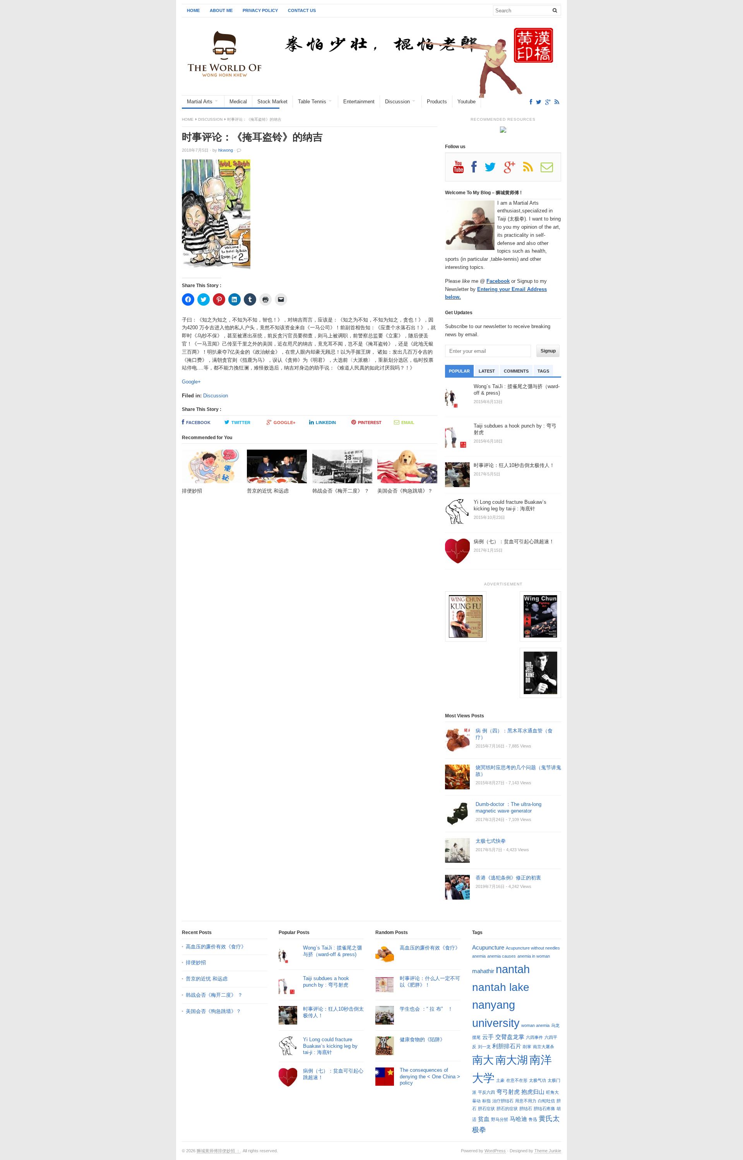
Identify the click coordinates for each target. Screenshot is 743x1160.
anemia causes (501, 956)
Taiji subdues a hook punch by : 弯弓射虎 (326, 981)
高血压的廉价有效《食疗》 (216, 947)
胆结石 (525, 1108)
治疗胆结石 (503, 1100)
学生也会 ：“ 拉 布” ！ (426, 1009)
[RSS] (557, 102)
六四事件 (534, 1037)
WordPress (495, 1150)
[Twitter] (538, 102)
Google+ (191, 382)
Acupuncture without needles (533, 948)
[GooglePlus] (548, 102)
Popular (459, 371)
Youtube (466, 101)
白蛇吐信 (546, 1100)
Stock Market (272, 101)
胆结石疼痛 (544, 1108)
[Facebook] (531, 102)
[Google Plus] (513, 170)
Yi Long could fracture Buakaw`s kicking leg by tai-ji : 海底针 (330, 1046)
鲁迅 (533, 1119)
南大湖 (511, 1060)
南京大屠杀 (543, 1046)
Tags (543, 371)
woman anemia (535, 1025)
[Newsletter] (551, 170)
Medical (238, 101)
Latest (487, 371)
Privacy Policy (260, 10)
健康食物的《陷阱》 (422, 1039)
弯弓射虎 (508, 1091)
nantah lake (500, 987)
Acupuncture (488, 947)
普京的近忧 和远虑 (207, 979)
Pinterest (370, 422)
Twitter (240, 422)
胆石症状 (486, 1108)
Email (407, 422)
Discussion (397, 101)
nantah (513, 969)
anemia (479, 956)
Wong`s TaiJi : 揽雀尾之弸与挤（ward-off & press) (332, 951)
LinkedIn (326, 422)
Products (437, 101)
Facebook (198, 422)
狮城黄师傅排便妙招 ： (218, 1150)
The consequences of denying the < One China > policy (430, 1076)
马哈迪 (518, 1119)
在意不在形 (516, 1080)
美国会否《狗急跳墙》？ (213, 1011)
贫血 (484, 1119)
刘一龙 (484, 1046)
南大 (483, 1060)
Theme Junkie (547, 1150)
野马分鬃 (499, 1119)
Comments (516, 371)
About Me (221, 10)
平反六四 (486, 1092)
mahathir (483, 971)
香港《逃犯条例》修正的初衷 (508, 878)
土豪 (500, 1080)
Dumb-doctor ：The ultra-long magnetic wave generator (508, 807)
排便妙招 (196, 962)
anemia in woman (533, 956)
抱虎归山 (532, 1091)
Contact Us (302, 10)
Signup (548, 351)
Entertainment (359, 101)
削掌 (527, 1046)
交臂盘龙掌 (509, 1036)
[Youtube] (462, 170)
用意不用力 (525, 1100)
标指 (486, 1100)
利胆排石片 (506, 1046)
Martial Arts (199, 101)
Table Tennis (312, 101)
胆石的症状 (507, 1108)
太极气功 (537, 1080)
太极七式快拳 (491, 841)
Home (193, 10)
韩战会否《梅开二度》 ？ (214, 995)
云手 (488, 1036)
